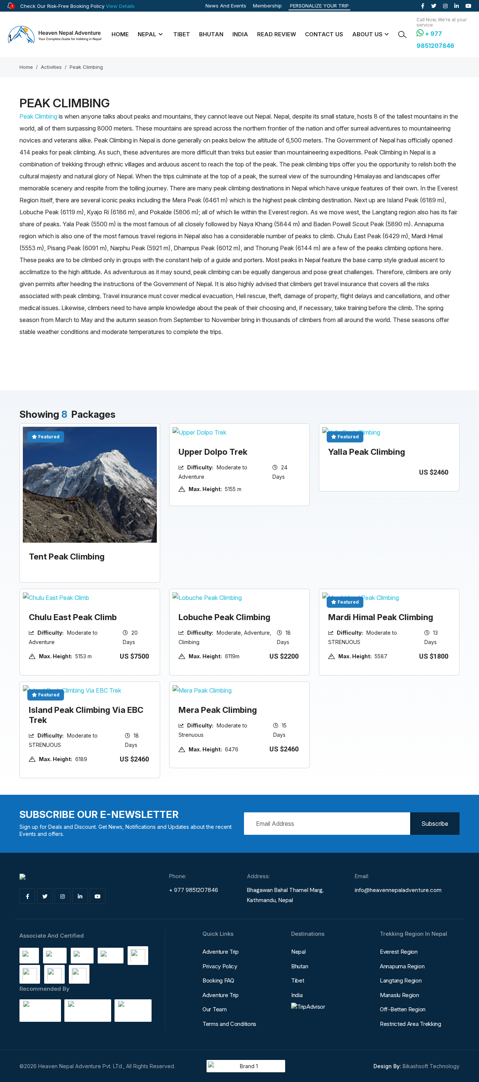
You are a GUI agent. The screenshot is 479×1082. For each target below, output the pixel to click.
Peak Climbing (86, 67)
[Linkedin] (456, 6)
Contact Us (324, 34)
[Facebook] (422, 6)
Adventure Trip (220, 951)
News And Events (225, 6)
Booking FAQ (218, 980)
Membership (267, 6)
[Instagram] (445, 6)
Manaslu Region (399, 995)
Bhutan (211, 34)
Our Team (214, 1009)
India (240, 34)
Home (120, 34)
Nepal (298, 951)
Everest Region (399, 951)
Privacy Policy (219, 966)
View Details (120, 6)
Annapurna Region (402, 966)
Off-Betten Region (402, 1009)
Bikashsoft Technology (431, 1066)
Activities (51, 67)
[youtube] (469, 6)
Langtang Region (401, 980)
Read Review (276, 34)
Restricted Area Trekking (410, 1023)
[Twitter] (433, 6)
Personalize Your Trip (319, 6)
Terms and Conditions (229, 1023)
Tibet (181, 34)
